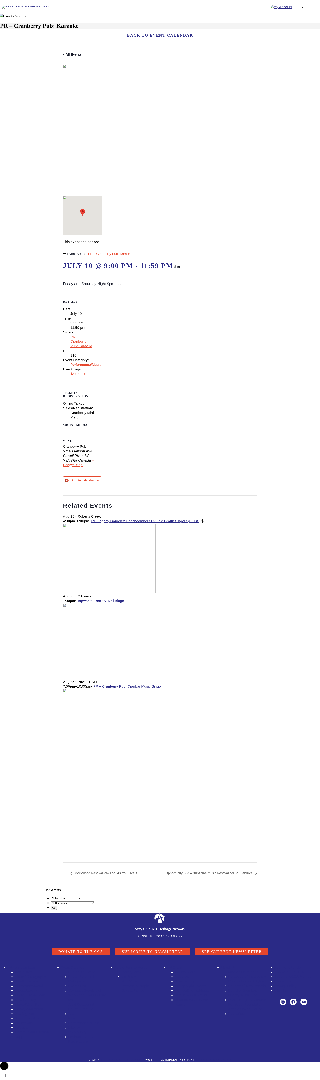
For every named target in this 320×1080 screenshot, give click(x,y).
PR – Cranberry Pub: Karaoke (81, 341)
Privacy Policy (285, 986)
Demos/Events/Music (192, 990)
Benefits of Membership (247, 986)
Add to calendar (82, 480)
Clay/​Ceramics (26, 981)
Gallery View (131, 972)
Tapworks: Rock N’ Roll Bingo (100, 601)
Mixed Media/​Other (30, 995)
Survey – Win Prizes (191, 995)
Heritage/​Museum (29, 1009)
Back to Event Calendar (160, 35)
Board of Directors (242, 990)
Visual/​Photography (30, 977)
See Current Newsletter (232, 952)
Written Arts (24, 1023)
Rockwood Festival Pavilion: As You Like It (105, 873)
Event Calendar (73, 967)
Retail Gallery (25, 1000)
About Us (228, 967)
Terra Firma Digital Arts (121, 1059)
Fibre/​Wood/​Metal (29, 986)
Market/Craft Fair (81, 1037)
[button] (4, 1066)
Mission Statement (243, 972)
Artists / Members (21, 967)
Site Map (281, 990)
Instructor (22, 1027)
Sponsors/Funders (289, 967)
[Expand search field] (303, 7)
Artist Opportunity (82, 1004)
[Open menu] (316, 7)
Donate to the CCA (80, 952)
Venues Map (185, 981)
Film (71, 1018)
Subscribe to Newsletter (152, 952)
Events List (77, 986)
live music (78, 374)
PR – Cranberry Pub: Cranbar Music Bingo (127, 686)
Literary (74, 1027)
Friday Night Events (190, 986)
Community (77, 1032)
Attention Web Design (213, 1059)
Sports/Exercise (80, 1009)
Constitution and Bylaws (247, 981)
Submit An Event (81, 972)
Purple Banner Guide (131, 967)
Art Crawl (174, 967)
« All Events (72, 54)
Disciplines (23, 972)
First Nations (78, 1041)
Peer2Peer (236, 1014)
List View (128, 977)
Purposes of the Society (247, 977)
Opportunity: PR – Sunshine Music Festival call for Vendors (209, 873)
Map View (129, 981)
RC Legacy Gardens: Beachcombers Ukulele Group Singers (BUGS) (146, 521)
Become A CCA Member (293, 977)
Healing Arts (24, 1014)
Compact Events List (84, 990)
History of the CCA (243, 995)
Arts (71, 1014)
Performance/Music (85, 365)
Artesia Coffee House (245, 1009)
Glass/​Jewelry (26, 990)
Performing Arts (27, 1018)
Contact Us (283, 981)
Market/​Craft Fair (28, 1004)
